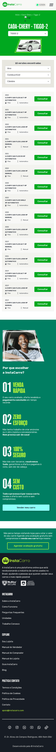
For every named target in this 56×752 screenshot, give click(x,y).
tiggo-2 (36, 15)
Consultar (43, 99)
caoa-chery (26, 15)
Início (17, 15)
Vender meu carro (26, 507)
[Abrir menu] (51, 5)
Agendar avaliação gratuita (28, 546)
